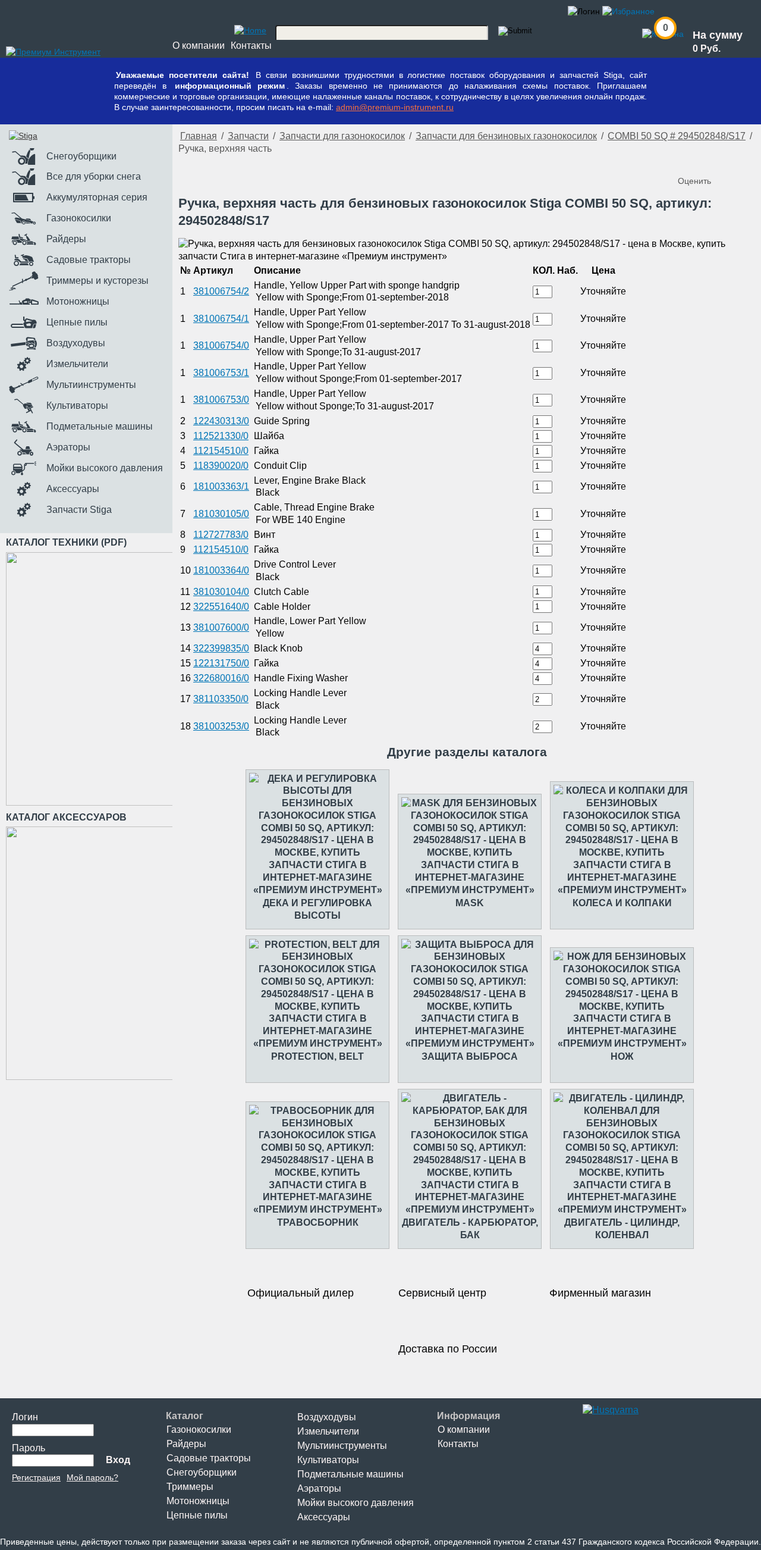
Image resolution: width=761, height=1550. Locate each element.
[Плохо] (700, 161)
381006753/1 (221, 373)
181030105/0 (221, 514)
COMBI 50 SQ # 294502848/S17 (677, 136)
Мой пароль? (92, 1477)
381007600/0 (221, 627)
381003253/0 (221, 726)
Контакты (251, 45)
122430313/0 (221, 421)
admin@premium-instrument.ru (395, 107)
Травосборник (318, 1222)
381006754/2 (221, 291)
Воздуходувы (326, 1417)
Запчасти (248, 136)
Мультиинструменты (342, 1446)
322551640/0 (221, 607)
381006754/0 (221, 345)
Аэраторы (319, 1488)
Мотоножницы (197, 1501)
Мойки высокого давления (355, 1503)
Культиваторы (328, 1460)
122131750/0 (221, 663)
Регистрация (36, 1477)
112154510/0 (221, 451)
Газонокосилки (198, 1429)
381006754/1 (221, 319)
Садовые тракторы (208, 1458)
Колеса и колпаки (622, 903)
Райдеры (186, 1444)
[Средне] (712, 161)
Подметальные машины (350, 1474)
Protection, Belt (317, 1056)
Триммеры (189, 1487)
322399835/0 (221, 648)
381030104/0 (221, 592)
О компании (198, 45)
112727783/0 (221, 535)
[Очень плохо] (688, 161)
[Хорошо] (724, 161)
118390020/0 (221, 466)
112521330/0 (221, 436)
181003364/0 (221, 570)
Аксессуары (323, 1517)
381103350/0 (221, 699)
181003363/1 (221, 486)
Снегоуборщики (201, 1472)
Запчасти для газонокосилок (342, 136)
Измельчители (328, 1431)
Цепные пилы (197, 1515)
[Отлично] (736, 161)
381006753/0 (221, 399)
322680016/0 (221, 678)
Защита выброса (470, 1056)
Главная (198, 136)
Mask (469, 903)
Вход (118, 1460)
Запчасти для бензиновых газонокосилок (506, 136)
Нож (622, 1056)
